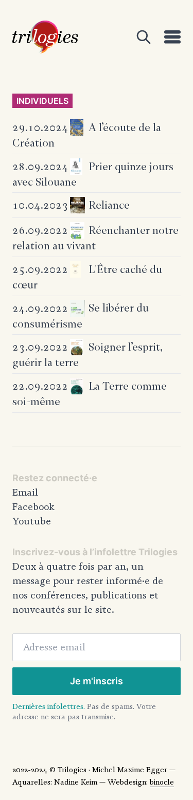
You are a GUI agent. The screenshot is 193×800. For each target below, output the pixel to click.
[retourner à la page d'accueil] (45, 37)
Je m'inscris (96, 681)
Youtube (31, 521)
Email (25, 492)
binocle (162, 782)
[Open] (143, 37)
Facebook (33, 507)
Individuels (42, 101)
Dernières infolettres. (48, 706)
